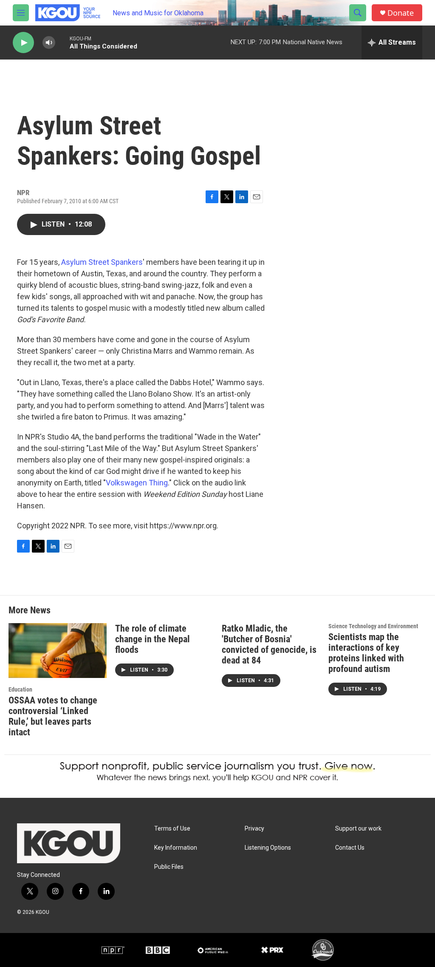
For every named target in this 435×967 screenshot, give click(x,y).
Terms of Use (172, 828)
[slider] (62, 42)
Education (20, 689)
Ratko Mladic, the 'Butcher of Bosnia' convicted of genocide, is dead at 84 (269, 644)
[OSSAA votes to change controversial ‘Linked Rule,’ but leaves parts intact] (57, 650)
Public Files (169, 867)
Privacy (254, 828)
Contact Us (349, 848)
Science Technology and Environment (373, 626)
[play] (23, 43)
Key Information (175, 848)
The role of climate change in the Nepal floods (152, 639)
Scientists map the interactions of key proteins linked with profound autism (366, 653)
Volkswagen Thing (137, 482)
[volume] (49, 42)
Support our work (358, 828)
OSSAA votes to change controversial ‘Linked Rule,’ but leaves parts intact (52, 716)
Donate (400, 13)
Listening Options (268, 848)
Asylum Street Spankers (102, 262)
